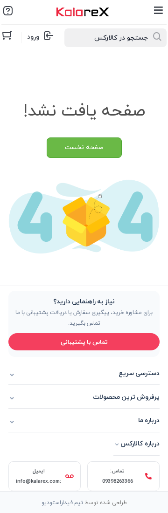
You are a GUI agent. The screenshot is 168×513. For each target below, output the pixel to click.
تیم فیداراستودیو (62, 502)
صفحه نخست (84, 147)
